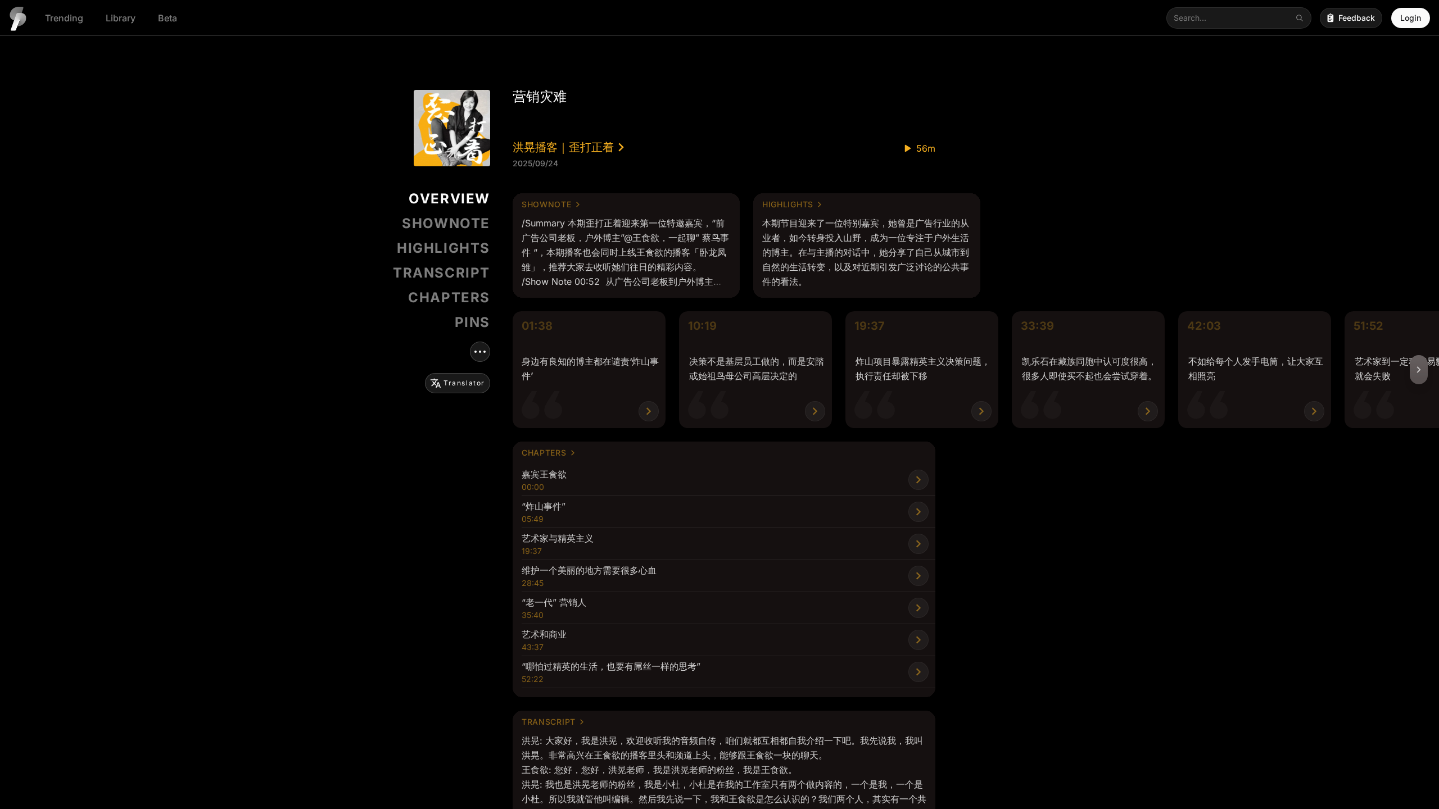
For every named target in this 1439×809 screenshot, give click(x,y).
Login (1410, 17)
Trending (64, 18)
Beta (167, 18)
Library (120, 18)
